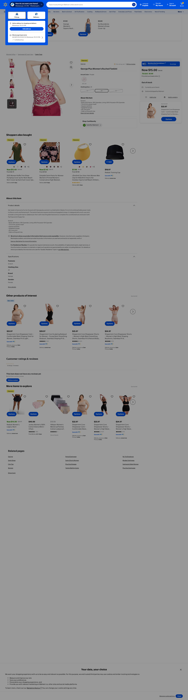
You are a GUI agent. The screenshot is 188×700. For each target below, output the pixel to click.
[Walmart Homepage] (5, 4)
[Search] (134, 4)
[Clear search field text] (128, 4)
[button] (158, 4)
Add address (27, 29)
